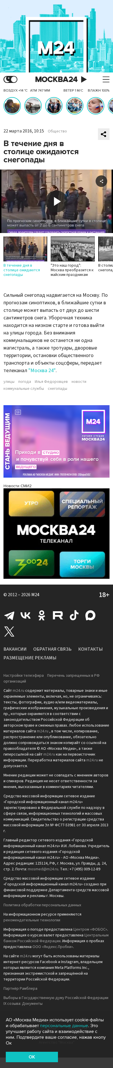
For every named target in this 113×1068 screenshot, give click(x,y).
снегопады (57, 389)
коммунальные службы (23, 389)
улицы (8, 382)
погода (24, 382)
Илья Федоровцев (51, 382)
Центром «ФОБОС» (90, 929)
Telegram (9, 615)
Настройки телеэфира (23, 675)
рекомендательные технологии (31, 920)
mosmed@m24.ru (43, 869)
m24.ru (18, 691)
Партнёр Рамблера (20, 988)
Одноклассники (42, 615)
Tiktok (74, 615)
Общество (57, 131)
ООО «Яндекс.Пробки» (52, 947)
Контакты (90, 649)
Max (90, 615)
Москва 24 (56, 79)
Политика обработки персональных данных (42, 905)
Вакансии (15, 649)
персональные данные (64, 1026)
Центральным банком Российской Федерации (56, 938)
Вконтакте (25, 615)
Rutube (58, 615)
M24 (35, 595)
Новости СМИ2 (17, 485)
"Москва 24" (42, 370)
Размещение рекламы (30, 658)
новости (79, 382)
